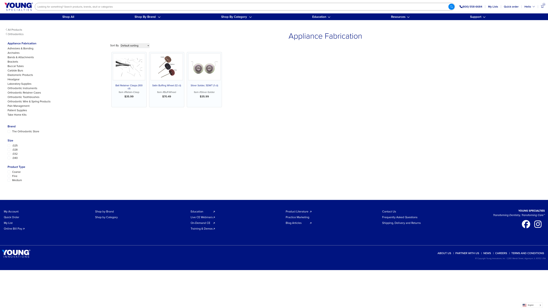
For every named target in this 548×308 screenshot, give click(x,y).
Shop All (68, 16)
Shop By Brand (145, 16)
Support (475, 16)
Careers (501, 253)
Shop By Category (234, 16)
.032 (15, 154)
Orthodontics (16, 34)
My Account (11, 211)
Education (319, 16)
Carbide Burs (15, 70)
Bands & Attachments (21, 57)
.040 (15, 158)
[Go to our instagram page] (538, 224)
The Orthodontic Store (25, 131)
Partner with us (467, 253)
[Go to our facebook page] (526, 224)
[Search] (451, 7)
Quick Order (11, 217)
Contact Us (389, 211)
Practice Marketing (297, 217)
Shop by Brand (104, 211)
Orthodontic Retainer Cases (24, 93)
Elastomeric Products (20, 75)
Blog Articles (294, 223)
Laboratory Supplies (19, 84)
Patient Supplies (17, 110)
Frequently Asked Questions (399, 217)
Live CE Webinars (202, 217)
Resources (398, 16)
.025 (15, 145)
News (487, 253)
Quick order (511, 7)
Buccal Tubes (16, 66)
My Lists (493, 7)
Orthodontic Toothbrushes (23, 97)
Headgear (14, 79)
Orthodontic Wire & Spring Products (29, 101)
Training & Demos (202, 228)
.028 (15, 150)
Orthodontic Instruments (22, 88)
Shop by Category (106, 217)
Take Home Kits (17, 115)
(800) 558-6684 (472, 6)
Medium (17, 180)
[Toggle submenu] (159, 17)
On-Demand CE (200, 223)
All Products (15, 30)
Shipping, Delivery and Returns (401, 223)
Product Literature (297, 211)
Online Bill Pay (13, 228)
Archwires (14, 53)
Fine (14, 176)
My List (8, 223)
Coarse (16, 172)
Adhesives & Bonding (20, 48)
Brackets (13, 62)
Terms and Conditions (527, 253)
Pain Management (19, 106)
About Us (444, 253)
